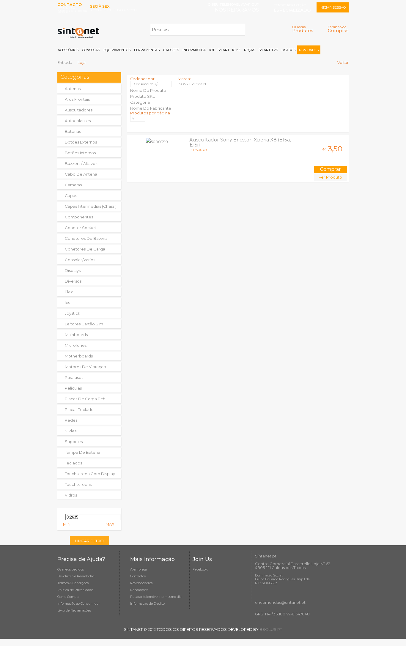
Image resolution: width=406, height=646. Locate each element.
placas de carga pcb (85, 398)
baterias (73, 131)
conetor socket (80, 227)
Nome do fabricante (150, 108)
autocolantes (78, 120)
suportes (74, 441)
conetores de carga (85, 249)
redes (71, 420)
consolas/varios (80, 259)
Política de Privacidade (75, 590)
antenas (73, 88)
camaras (73, 184)
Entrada (64, 62)
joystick (72, 313)
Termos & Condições (73, 583)
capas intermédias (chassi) (91, 206)
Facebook (200, 569)
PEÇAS (249, 50)
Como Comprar (69, 597)
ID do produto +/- (145, 84)
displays (73, 270)
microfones (75, 345)
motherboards (79, 356)
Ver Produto (330, 177)
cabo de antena (81, 174)
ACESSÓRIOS (68, 50)
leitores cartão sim (84, 324)
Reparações (139, 590)
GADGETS (171, 50)
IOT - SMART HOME (224, 50)
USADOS (288, 50)
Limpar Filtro (89, 540)
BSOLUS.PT (270, 629)
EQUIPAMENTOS (116, 50)
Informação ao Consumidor (78, 603)
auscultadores (78, 110)
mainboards (76, 334)
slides (70, 430)
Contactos (138, 576)
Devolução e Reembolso (75, 576)
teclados (73, 463)
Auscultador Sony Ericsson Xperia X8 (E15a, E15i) (240, 142)
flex (69, 291)
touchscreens (78, 484)
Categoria (140, 102)
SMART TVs (268, 50)
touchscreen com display (90, 473)
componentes (79, 217)
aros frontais (77, 99)
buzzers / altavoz (81, 163)
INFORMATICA (194, 50)
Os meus (302, 29)
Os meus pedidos (70, 569)
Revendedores (141, 583)
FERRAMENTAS (147, 50)
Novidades (309, 50)
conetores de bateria (86, 238)
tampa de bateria (82, 452)
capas (71, 195)
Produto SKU (142, 96)
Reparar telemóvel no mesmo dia (156, 597)
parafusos (74, 377)
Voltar (343, 62)
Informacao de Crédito (147, 603)
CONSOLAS (91, 50)
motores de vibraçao (85, 366)
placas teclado (79, 409)
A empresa (138, 569)
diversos (73, 281)
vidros (71, 495)
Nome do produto (148, 90)
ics (67, 302)
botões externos (81, 142)
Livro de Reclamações (74, 610)
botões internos (80, 152)
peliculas (73, 388)
